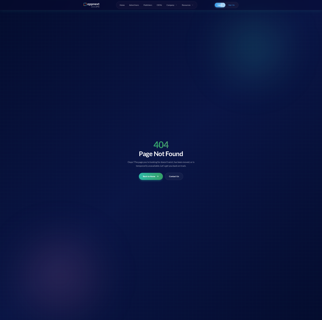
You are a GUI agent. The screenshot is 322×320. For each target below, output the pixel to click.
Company (170, 5)
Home (122, 5)
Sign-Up (231, 5)
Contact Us (174, 176)
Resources (186, 5)
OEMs (159, 5)
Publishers (148, 5)
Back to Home (149, 176)
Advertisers (134, 5)
